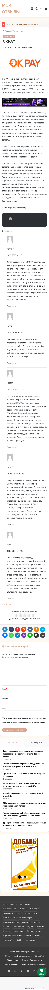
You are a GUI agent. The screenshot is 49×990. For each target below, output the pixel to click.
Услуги (37, 936)
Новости (6, 927)
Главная (7, 31)
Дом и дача (34, 909)
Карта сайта (39, 956)
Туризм (28, 936)
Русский (30, 988)
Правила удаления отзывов (14, 964)
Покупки (6, 931)
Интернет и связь (30, 913)
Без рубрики (25, 904)
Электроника (18, 31)
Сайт (4, 708)
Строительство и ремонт (12, 936)
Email (5, 699)
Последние (12, 742)
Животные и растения (11, 913)
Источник (6, 604)
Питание (40, 927)
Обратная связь (13, 960)
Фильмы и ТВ (8, 940)
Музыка (37, 922)
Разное (30, 931)
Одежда (30, 927)
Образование (19, 927)
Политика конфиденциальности (18, 956)
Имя (4, 689)
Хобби (19, 940)
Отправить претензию (36, 964)
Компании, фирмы (26, 918)
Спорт (38, 931)
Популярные (36, 742)
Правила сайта (36, 960)
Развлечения (18, 931)
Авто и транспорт (10, 904)
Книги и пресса (9, 918)
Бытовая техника (9, 909)
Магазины (26, 922)
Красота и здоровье (11, 922)
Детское (23, 909)
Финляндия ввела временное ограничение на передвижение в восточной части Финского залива (23, 754)
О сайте (25, 960)
